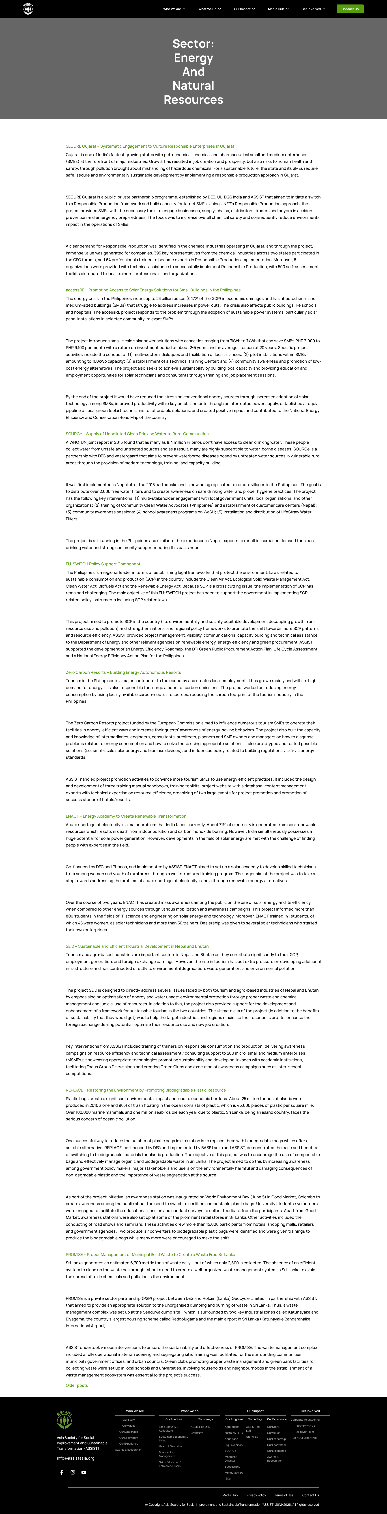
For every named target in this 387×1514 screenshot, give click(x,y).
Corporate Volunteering (305, 1419)
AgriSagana (232, 1427)
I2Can (228, 1478)
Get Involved (311, 9)
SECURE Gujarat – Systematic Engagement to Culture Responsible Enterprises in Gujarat (150, 146)
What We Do (207, 9)
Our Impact (242, 9)
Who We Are (172, 9)
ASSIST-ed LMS (200, 1427)
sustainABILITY (234, 1433)
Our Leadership (128, 1432)
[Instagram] (73, 1472)
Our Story (129, 1419)
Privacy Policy (256, 1495)
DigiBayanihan (234, 1445)
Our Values (128, 1426)
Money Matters (234, 1473)
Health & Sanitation (171, 1446)
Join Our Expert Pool (305, 1438)
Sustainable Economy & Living (173, 1438)
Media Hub (276, 9)
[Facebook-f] (62, 1472)
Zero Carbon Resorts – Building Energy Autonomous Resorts (123, 672)
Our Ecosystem (128, 1438)
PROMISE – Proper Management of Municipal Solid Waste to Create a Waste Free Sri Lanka (150, 1254)
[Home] (28, 9)
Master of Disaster (230, 1458)
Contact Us (350, 9)
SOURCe (230, 1451)
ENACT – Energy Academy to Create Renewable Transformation (126, 816)
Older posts (77, 1385)
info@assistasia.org (76, 1458)
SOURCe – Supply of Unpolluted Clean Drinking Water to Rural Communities (137, 433)
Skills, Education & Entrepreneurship (170, 1464)
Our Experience (128, 1443)
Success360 (233, 1467)
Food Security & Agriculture (168, 1428)
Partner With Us (305, 1426)
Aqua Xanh (231, 1439)
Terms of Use (284, 1495)
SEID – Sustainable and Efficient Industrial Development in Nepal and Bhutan (137, 946)
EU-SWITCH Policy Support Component (103, 563)
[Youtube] (84, 1472)
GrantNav (197, 1433)
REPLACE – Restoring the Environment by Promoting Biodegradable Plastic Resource (146, 1090)
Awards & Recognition (128, 1450)
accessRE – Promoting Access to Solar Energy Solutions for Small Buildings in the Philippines (153, 290)
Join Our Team (305, 1432)
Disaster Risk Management (167, 1454)
